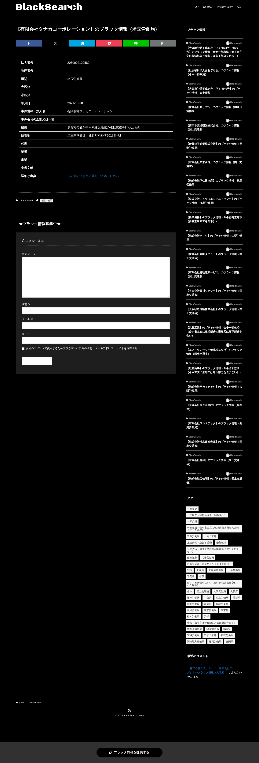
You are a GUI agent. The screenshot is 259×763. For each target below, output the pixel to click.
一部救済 (192, 521)
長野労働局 (227, 635)
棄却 (206, 616)
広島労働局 (222, 597)
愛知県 (207, 604)
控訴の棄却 (222, 604)
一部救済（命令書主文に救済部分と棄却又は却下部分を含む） (213, 529)
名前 (26, 304)
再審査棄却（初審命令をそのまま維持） (209, 563)
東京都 (224, 610)
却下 (201, 576)
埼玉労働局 (46, 200)
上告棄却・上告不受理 (199, 542)
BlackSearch (27, 200)
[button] (29, 43)
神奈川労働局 (194, 629)
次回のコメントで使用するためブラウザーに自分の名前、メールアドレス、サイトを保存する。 (83, 348)
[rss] (129, 710)
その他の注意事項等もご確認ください (93, 176)
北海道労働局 (216, 570)
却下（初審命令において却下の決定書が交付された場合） (213, 584)
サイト (26, 334)
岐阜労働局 (193, 597)
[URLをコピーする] (163, 43)
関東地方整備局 (195, 641)
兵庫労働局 (208, 557)
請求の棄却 (210, 635)
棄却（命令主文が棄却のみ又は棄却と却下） (211, 622)
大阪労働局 (219, 591)
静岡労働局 (215, 641)
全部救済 (221, 542)
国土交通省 (203, 591)
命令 (189, 591)
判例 (189, 570)
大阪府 (234, 591)
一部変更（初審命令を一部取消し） (207, 515)
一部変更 (192, 508)
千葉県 (191, 576)
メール (27, 319)
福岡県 (227, 629)
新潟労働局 (193, 610)
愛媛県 (236, 597)
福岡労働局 (212, 629)
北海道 (200, 570)
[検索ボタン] (239, 7)
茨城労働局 (193, 635)
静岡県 (229, 641)
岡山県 (207, 597)
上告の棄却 (210, 536)
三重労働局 (193, 536)
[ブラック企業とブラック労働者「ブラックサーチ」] (49, 7)
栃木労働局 (193, 616)
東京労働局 (210, 610)
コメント (29, 253)
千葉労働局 (234, 570)
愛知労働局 (193, 604)
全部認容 (192, 557)
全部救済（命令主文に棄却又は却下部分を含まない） (213, 550)
